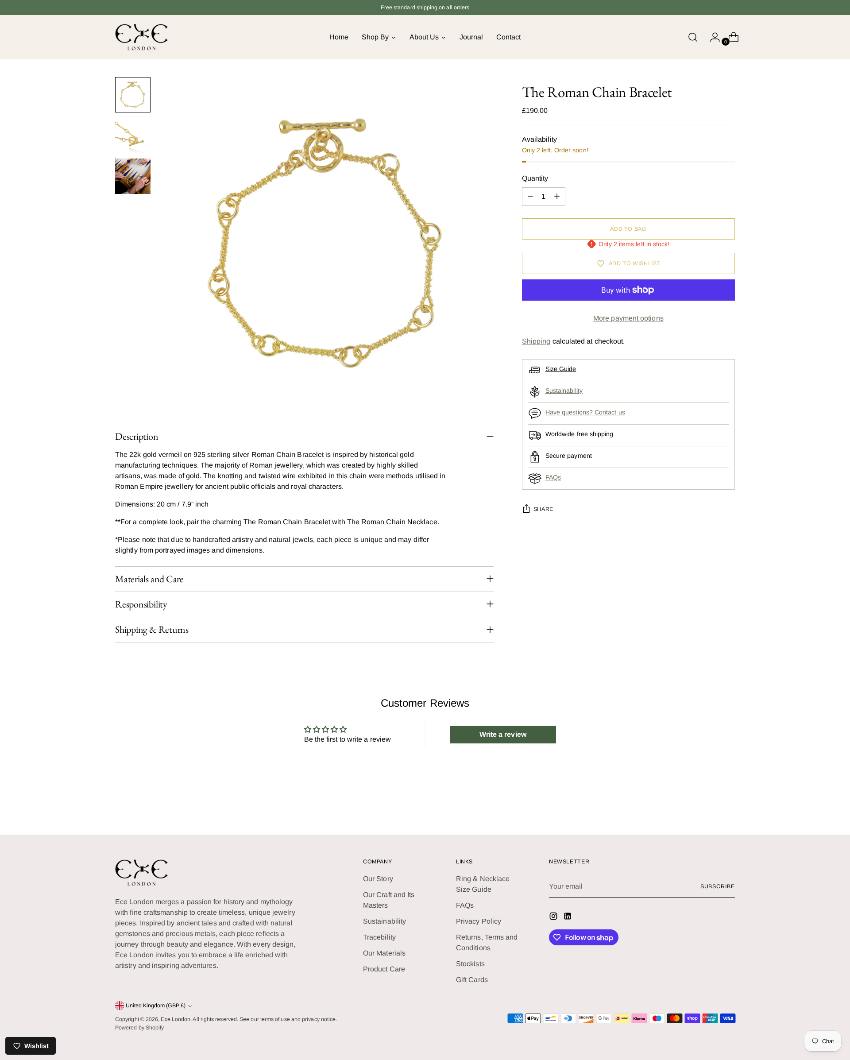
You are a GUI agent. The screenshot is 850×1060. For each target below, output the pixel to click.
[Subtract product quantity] (530, 196)
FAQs (553, 477)
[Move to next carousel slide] (727, 804)
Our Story (378, 878)
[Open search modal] (693, 37)
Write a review (502, 734)
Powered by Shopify (139, 1028)
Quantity (535, 178)
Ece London (175, 1019)
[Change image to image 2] (133, 135)
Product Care (384, 969)
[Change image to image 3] (133, 176)
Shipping (536, 341)
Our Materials (384, 953)
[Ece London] (141, 37)
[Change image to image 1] (133, 94)
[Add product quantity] (557, 196)
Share (543, 509)
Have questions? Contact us (585, 412)
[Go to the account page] (711, 37)
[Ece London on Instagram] (554, 918)
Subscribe (717, 886)
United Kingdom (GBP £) (155, 1005)
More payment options (628, 318)
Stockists (470, 963)
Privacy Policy (478, 921)
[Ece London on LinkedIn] (568, 918)
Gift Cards (472, 979)
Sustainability (564, 390)
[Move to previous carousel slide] (707, 804)
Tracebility (379, 937)
